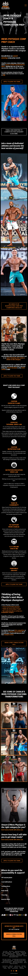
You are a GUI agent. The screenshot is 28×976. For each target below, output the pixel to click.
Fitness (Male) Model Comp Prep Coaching (18, 959)
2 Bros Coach (16, 967)
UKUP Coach (24, 966)
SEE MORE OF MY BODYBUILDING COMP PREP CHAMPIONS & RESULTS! (14, 306)
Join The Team (5, 951)
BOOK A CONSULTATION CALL (14, 935)
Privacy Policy (22, 968)
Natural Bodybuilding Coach (9, 953)
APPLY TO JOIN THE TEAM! (12, 81)
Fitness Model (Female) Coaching (8, 960)
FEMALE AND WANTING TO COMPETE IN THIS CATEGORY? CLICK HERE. (13, 131)
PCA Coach (4, 967)
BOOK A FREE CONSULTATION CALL (14, 643)
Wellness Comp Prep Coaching (17, 961)
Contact (9, 968)
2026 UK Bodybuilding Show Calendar (16, 955)
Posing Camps (18, 953)
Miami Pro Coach (17, 966)
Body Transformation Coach (7, 952)
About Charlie (11, 951)
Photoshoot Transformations (20, 954)
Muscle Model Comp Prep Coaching (19, 960)
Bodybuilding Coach (16, 952)
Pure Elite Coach (5, 966)
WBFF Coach (11, 966)
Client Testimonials (5, 955)
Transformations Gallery (11, 954)
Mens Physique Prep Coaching (17, 962)
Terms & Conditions (15, 968)
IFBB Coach (21, 967)
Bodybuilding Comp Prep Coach (20, 951)
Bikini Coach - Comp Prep (7, 959)
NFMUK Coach (10, 967)
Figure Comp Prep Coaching (7, 961)
